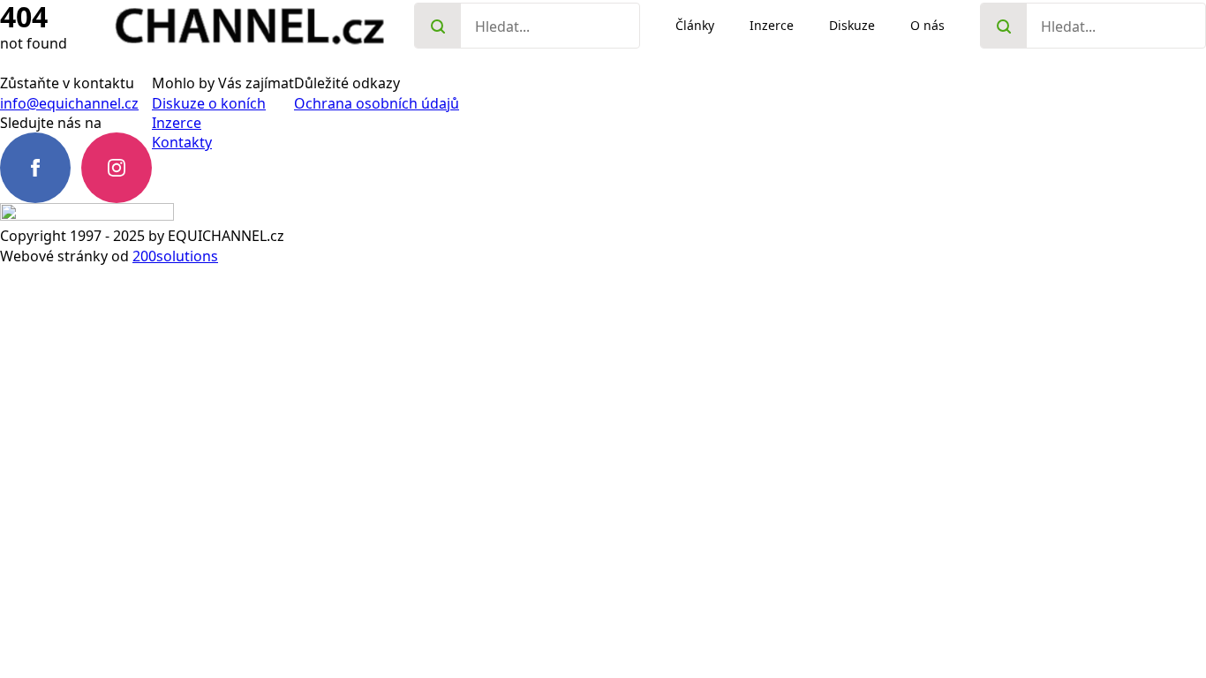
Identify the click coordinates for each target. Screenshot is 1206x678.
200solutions (175, 256)
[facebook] (35, 167)
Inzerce (176, 122)
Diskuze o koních (209, 103)
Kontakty (182, 142)
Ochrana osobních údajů (376, 103)
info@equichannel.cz (69, 103)
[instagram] (116, 167)
